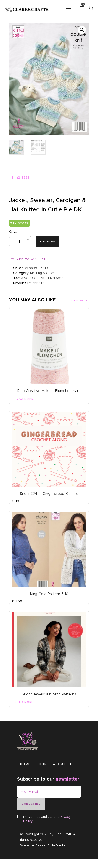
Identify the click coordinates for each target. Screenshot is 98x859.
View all (77, 300)
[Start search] (91, 8)
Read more (24, 398)
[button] (68, 8)
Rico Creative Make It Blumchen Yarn (49, 391)
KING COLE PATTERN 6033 (42, 278)
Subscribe (31, 803)
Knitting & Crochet (44, 273)
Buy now (47, 241)
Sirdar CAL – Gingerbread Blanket (49, 493)
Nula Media (57, 845)
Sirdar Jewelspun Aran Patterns (49, 694)
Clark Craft (62, 834)
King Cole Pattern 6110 (49, 594)
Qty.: (13, 231)
